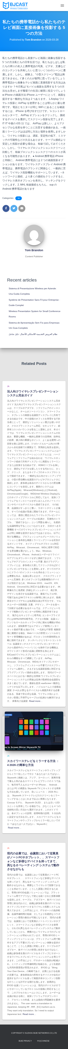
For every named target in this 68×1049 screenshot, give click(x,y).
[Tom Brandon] (34, 235)
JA (19, 198)
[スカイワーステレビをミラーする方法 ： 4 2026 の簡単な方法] (34, 731)
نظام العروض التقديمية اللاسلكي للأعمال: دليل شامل (33, 334)
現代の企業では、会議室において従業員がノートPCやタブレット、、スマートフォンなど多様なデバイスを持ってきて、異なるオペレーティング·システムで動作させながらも (33, 861)
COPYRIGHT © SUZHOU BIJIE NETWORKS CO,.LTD (34, 1033)
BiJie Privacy (25, 1041)
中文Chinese (43, 1041)
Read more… (36, 701)
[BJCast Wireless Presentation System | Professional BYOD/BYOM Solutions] (16, 5)
